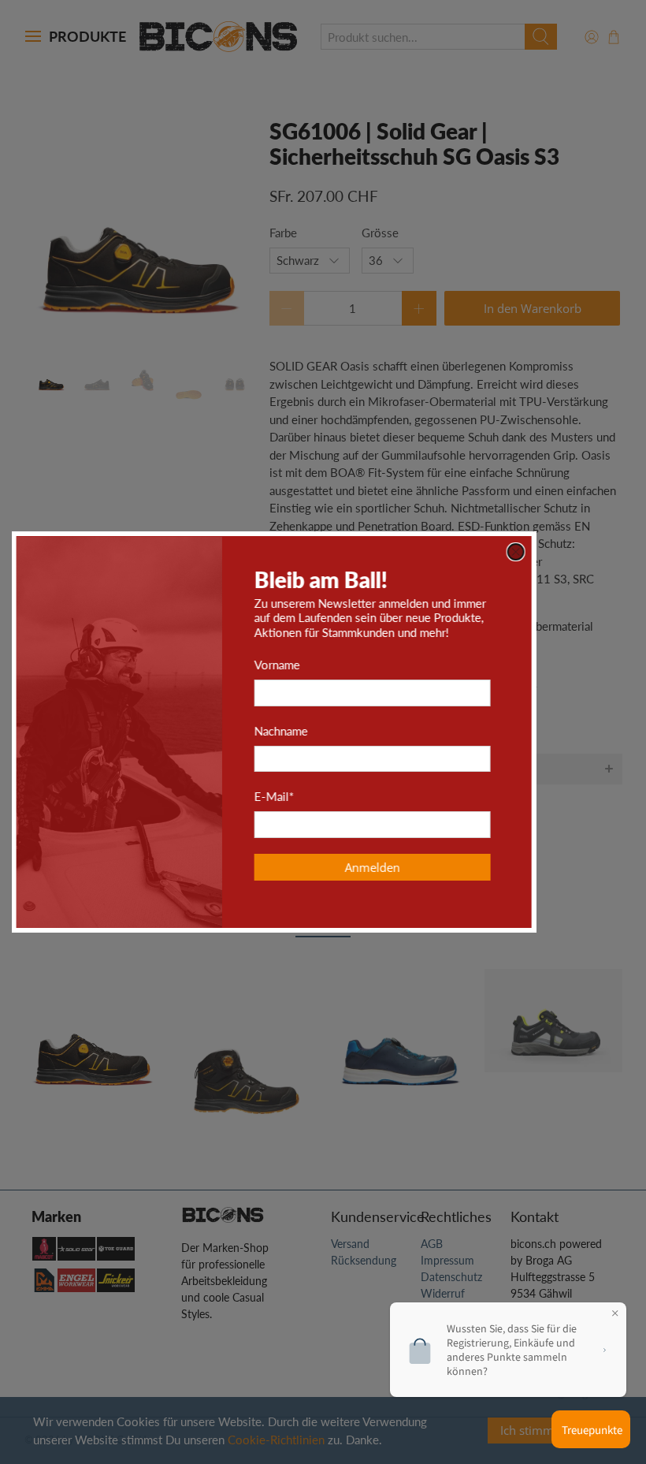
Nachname (330, 731)
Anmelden (421, 867)
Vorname (326, 664)
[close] (565, 552)
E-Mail (323, 796)
